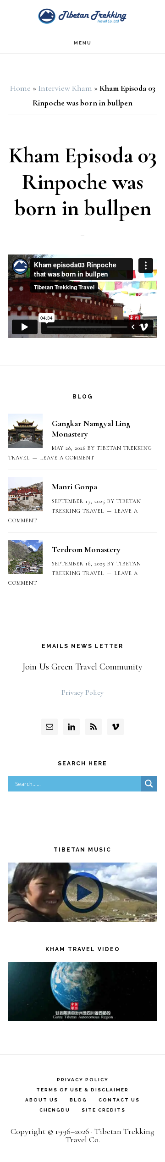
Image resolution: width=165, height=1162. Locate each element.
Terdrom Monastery (86, 549)
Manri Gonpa (74, 486)
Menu (83, 42)
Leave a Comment (67, 457)
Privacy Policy (82, 692)
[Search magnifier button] (149, 783)
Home (20, 88)
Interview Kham (65, 88)
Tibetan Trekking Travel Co (82, 16)
